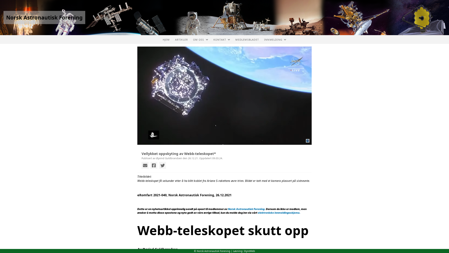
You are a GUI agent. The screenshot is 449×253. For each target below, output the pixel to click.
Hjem (166, 39)
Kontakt (219, 39)
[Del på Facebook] (153, 165)
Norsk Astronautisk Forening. (246, 209)
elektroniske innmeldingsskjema (279, 212)
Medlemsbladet (247, 39)
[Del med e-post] (145, 165)
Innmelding (273, 39)
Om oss (198, 39)
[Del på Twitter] (162, 165)
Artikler (181, 39)
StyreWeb (249, 251)
